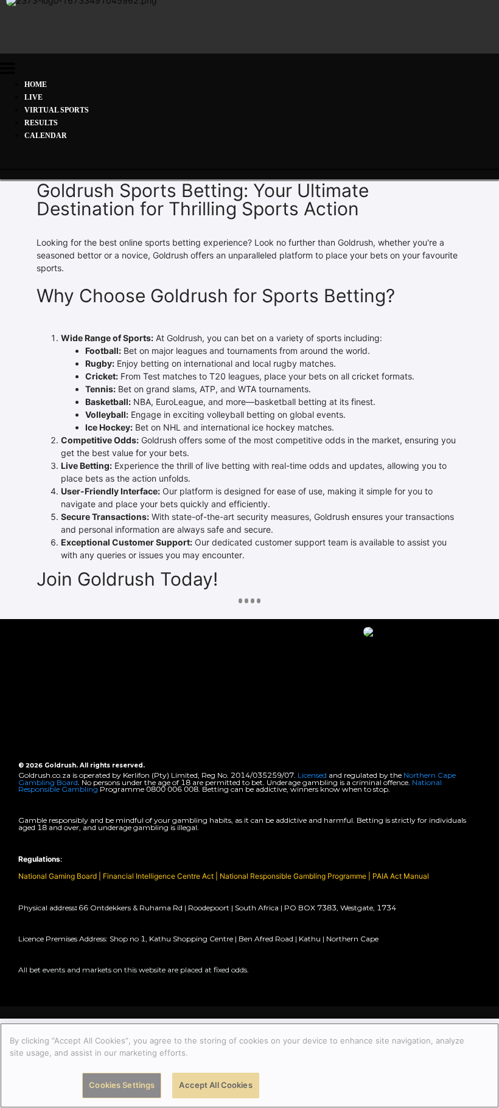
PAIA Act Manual (400, 876)
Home (35, 84)
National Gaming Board (58, 876)
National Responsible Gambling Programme (293, 876)
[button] (7, 70)
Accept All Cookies (215, 1085)
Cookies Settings (122, 1085)
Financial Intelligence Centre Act (159, 876)
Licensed (313, 775)
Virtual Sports (56, 110)
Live (33, 97)
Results (41, 123)
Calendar (45, 135)
